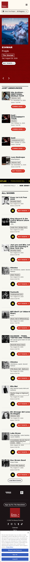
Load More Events (15, 480)
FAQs (15, 530)
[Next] (8, 78)
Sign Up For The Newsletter (15, 505)
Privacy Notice (9, 547)
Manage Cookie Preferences (15, 550)
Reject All (15, 554)
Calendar (15, 527)
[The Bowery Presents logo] (5, 5)
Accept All (15, 559)
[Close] (28, 532)
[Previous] (3, 78)
